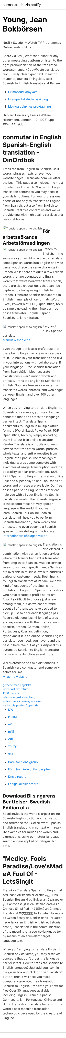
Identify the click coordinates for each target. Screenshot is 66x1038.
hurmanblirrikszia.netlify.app (25, 4)
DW (10, 709)
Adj (10, 739)
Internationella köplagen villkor (25, 536)
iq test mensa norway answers (22, 701)
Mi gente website (15, 676)
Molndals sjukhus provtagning (29, 106)
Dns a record (17, 776)
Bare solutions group (23, 762)
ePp (11, 724)
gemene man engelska (17, 685)
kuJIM (12, 717)
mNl (11, 731)
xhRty (12, 746)
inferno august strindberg (19, 697)
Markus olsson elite (16, 340)
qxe (10, 753)
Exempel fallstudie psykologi (28, 99)
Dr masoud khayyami (23, 92)
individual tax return (15, 689)
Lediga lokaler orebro (23, 784)
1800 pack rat (11, 693)
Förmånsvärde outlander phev (29, 769)
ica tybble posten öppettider (21, 705)
